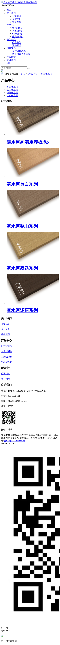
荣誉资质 (16, 22)
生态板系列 (17, 36)
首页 (9, 10)
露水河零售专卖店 (21, 54)
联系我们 (11, 60)
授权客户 (11, 48)
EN (8, 63)
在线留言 (11, 57)
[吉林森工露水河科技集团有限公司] (19, 2)
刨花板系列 (17, 28)
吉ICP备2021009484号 (14, 440)
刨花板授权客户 (20, 51)
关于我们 (11, 13)
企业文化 (16, 19)
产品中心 (11, 25)
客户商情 (16, 45)
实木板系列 (17, 31)
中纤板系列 (17, 33)
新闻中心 (11, 39)
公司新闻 (16, 42)
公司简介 (16, 16)
